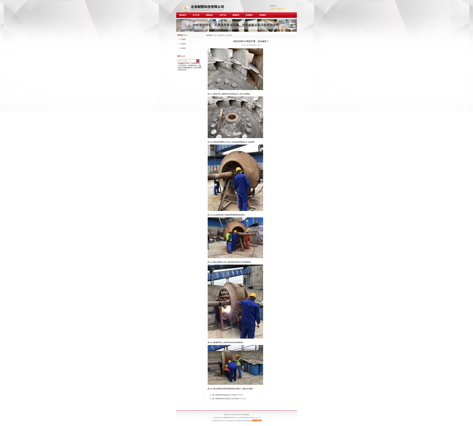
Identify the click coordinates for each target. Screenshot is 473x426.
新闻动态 (209, 15)
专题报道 (183, 48)
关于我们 (233, 414)
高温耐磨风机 (182, 70)
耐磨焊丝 (233, 342)
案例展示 (236, 15)
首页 (215, 35)
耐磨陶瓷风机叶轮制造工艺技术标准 (227, 398)
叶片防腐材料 (182, 65)
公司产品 (222, 15)
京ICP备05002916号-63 (219, 420)
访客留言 (262, 15)
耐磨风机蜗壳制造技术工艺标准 (225, 395)
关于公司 (196, 15)
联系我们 (249, 15)
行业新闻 (183, 44)
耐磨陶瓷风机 (192, 65)
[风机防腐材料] (236, 31)
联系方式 (239, 414)
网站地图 (246, 414)
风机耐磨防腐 (248, 420)
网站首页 (182, 15)
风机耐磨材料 (195, 63)
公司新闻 (183, 39)
